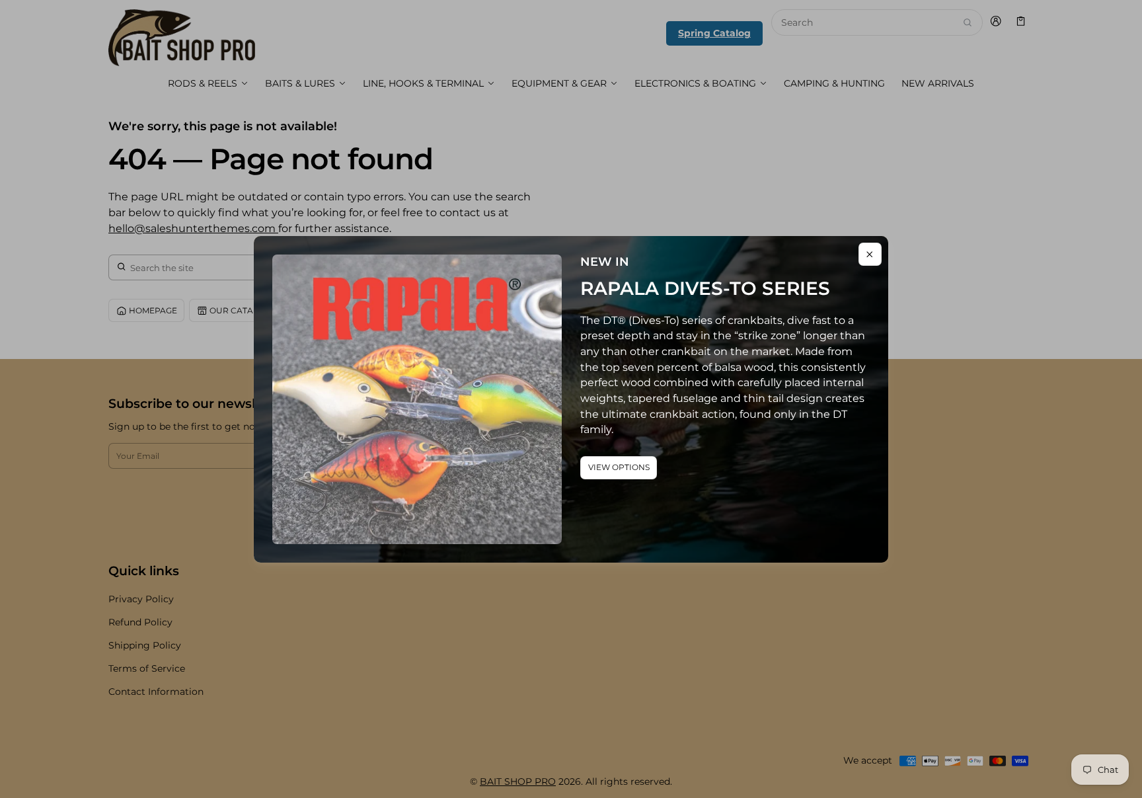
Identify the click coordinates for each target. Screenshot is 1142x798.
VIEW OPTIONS (619, 467)
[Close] (870, 254)
